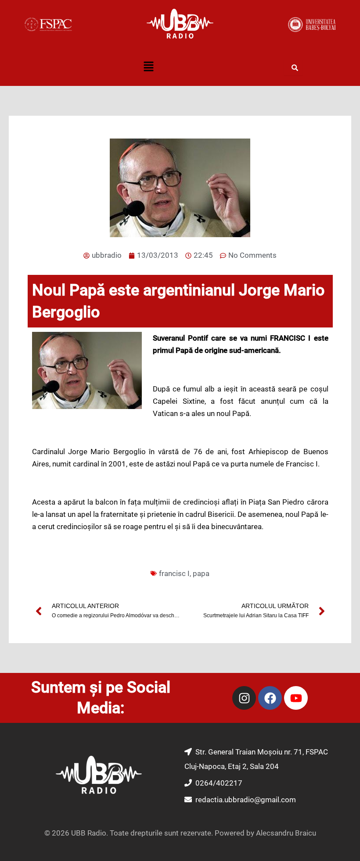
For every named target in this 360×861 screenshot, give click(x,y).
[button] (148, 67)
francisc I (174, 573)
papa (201, 573)
